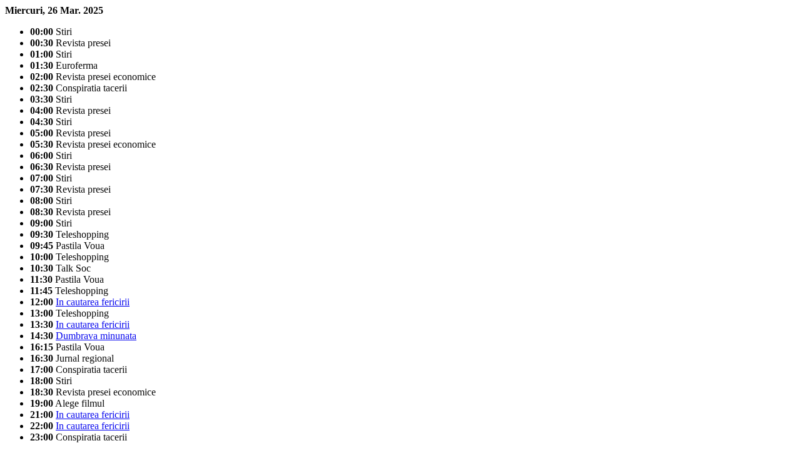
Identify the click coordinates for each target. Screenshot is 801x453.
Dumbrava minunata (96, 335)
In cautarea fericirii (93, 302)
